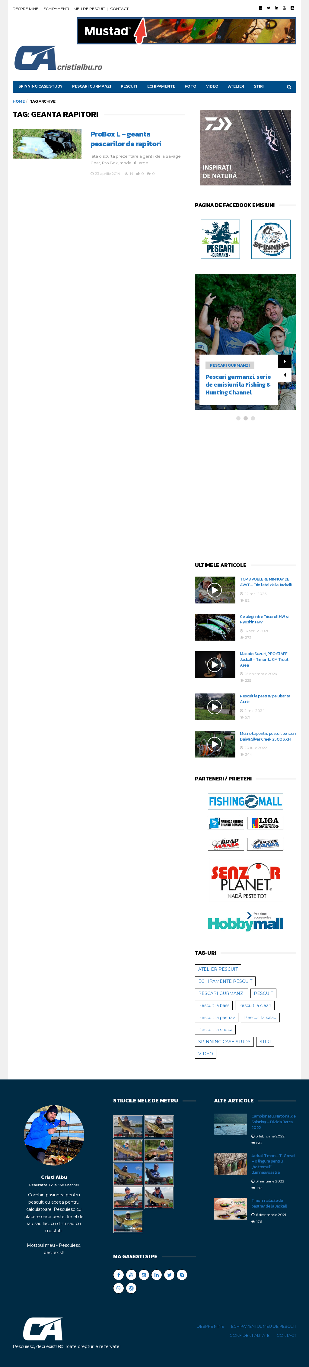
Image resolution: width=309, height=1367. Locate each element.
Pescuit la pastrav (216, 1017)
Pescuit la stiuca (215, 1029)
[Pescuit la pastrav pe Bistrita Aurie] (215, 706)
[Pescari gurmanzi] (220, 239)
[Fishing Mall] (245, 801)
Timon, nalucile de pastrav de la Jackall (269, 1203)
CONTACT (119, 8)
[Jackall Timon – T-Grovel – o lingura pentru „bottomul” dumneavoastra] (230, 1164)
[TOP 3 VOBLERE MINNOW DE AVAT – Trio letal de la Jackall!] (215, 590)
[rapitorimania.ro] (265, 844)
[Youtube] (284, 7)
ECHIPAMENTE (161, 86)
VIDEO (212, 86)
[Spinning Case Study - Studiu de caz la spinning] (271, 239)
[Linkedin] (276, 7)
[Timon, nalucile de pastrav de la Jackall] (230, 1209)
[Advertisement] (245, 491)
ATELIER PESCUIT (218, 969)
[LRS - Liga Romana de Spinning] (265, 822)
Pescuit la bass (213, 1005)
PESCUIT (129, 86)
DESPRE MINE (25, 8)
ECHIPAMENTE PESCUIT (225, 981)
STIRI (259, 86)
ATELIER (236, 86)
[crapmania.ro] (226, 844)
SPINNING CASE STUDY (40, 86)
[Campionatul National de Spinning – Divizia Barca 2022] (230, 1124)
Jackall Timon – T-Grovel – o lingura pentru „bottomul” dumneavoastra (273, 1164)
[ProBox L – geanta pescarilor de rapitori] (47, 144)
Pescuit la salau (260, 1017)
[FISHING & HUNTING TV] (226, 822)
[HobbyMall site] (245, 149)
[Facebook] (260, 7)
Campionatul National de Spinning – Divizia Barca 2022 (273, 1122)
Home (18, 101)
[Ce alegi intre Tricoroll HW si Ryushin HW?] (215, 627)
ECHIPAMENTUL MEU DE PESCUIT (74, 8)
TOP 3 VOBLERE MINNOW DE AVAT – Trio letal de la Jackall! (266, 582)
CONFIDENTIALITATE (249, 1335)
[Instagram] (292, 7)
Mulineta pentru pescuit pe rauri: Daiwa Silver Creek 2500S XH (268, 736)
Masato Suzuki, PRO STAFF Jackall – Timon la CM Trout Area (264, 659)
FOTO (190, 86)
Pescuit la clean (254, 1005)
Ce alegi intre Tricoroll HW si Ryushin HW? (264, 619)
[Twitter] (268, 7)
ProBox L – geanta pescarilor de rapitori (126, 139)
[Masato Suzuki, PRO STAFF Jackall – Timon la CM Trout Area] (215, 664)
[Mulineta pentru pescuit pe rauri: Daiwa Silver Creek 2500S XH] (215, 744)
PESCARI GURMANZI (91, 86)
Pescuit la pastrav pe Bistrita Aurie (265, 699)
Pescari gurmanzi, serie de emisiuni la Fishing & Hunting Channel (238, 384)
